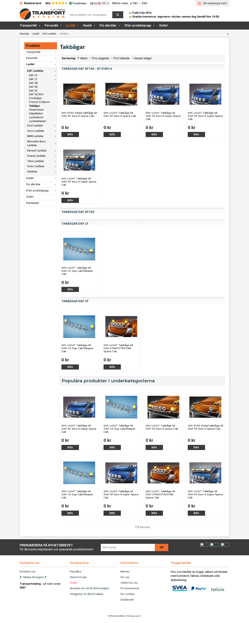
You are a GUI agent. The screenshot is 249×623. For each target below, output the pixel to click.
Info (70, 134)
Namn (83, 58)
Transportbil (28, 25)
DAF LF (33, 79)
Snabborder (127, 599)
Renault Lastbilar (37, 150)
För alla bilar (108, 25)
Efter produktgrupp (137, 25)
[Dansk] (99, 3)
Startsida (24, 33)
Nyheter (125, 571)
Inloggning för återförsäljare (86, 594)
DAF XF (33, 90)
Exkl (144, 3)
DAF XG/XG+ (36, 94)
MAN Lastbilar (35, 136)
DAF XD (33, 87)
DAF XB (33, 83)
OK (162, 547)
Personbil (51, 25)
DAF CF (33, 75)
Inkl (135, 3)
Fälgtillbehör (36, 113)
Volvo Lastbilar (35, 166)
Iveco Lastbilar (35, 130)
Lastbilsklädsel (37, 121)
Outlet (163, 25)
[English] (96, 3)
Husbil (87, 25)
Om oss (124, 577)
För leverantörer (129, 588)
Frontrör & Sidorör (39, 102)
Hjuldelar (32, 171)
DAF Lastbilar (49, 33)
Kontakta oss (27, 571)
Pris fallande (121, 58)
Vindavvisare (36, 109)
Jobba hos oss (129, 582)
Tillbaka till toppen (33, 577)
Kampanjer (32, 203)
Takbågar (34, 105)
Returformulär (78, 577)
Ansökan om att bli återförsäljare (89, 588)
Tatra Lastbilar (35, 161)
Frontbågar (35, 98)
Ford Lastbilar (35, 125)
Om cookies (127, 594)
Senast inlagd (142, 58)
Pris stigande (100, 58)
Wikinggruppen (133, 616)
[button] (65, 3)
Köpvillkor (75, 571)
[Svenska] (92, 3)
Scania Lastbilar (36, 155)
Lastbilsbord (36, 117)
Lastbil (70, 25)
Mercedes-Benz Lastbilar (36, 143)
